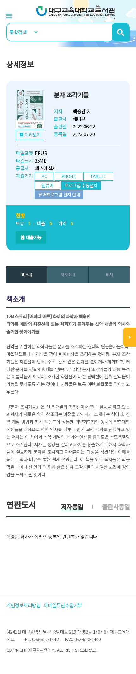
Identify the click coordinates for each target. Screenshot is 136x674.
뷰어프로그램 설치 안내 (59, 194)
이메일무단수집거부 (63, 605)
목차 (109, 275)
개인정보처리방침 (23, 605)
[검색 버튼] (120, 32)
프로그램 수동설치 (81, 185)
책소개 (26, 275)
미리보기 (32, 135)
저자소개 (67, 275)
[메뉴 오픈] (129, 337)
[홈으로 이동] (75, 10)
